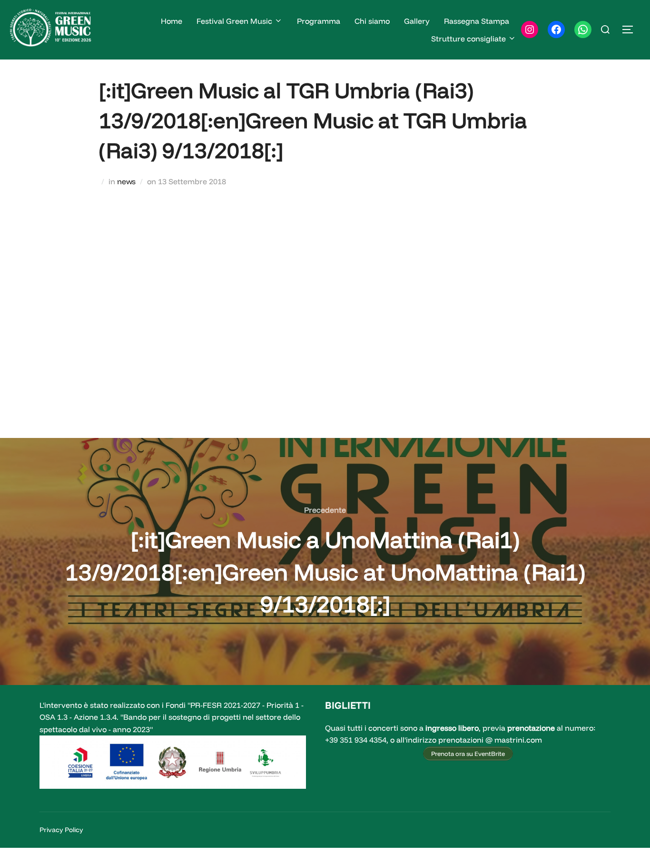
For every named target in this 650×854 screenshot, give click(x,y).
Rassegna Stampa (476, 21)
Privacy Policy (61, 829)
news (126, 181)
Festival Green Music (234, 21)
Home (171, 21)
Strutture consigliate (468, 38)
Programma (318, 21)
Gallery (417, 21)
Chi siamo (372, 21)
